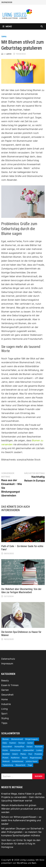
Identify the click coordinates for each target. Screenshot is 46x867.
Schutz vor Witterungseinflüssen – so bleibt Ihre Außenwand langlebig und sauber (21, 820)
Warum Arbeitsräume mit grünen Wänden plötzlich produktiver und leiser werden (22, 809)
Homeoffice (19, 747)
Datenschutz (8, 658)
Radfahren (15, 758)
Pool (30, 754)
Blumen (6, 739)
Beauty (5, 680)
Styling (5, 718)
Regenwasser (35, 758)
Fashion (12, 743)
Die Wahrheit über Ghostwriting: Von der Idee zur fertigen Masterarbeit (21, 591)
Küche (5, 750)
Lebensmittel (28, 750)
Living (4, 708)
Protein (5, 758)
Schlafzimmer (17, 761)
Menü (9, 26)
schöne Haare (31, 761)
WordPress (22, 863)
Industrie (6, 704)
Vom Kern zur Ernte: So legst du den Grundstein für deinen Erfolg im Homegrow (20, 843)
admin (9, 54)
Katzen (29, 747)
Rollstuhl (6, 761)
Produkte (38, 754)
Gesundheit (7, 694)
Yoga (30, 765)
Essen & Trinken (10, 685)
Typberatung (8, 765)
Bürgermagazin (31, 739)
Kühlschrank (15, 750)
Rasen (24, 758)
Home (4, 699)
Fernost (22, 743)
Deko (5, 743)
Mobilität (6, 754)
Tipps (3, 36)
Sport (4, 713)
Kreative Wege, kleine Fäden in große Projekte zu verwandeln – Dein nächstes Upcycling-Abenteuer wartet (22, 797)
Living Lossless (27, 860)
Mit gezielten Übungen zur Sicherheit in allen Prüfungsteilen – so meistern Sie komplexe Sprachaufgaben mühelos (22, 832)
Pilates (23, 754)
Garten (5, 690)
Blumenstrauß (17, 739)
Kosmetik (39, 747)
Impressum (7, 663)
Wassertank (20, 765)
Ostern (15, 754)
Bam (34, 863)
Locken (39, 750)
